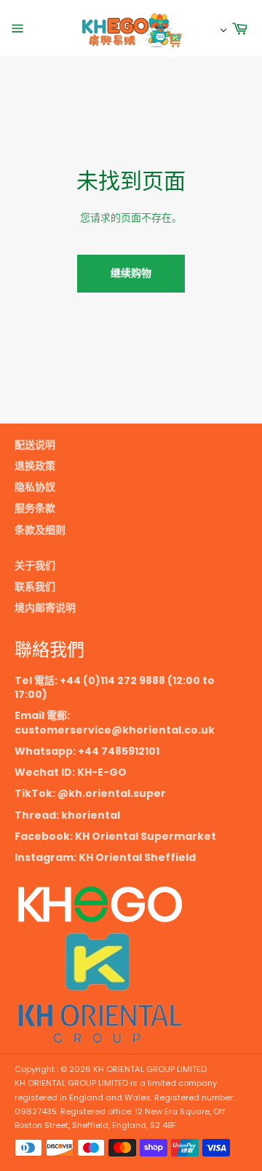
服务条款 (35, 508)
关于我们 (35, 565)
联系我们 (35, 586)
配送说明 (35, 444)
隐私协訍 (35, 487)
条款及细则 (40, 530)
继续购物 (131, 273)
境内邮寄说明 (45, 607)
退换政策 (35, 466)
